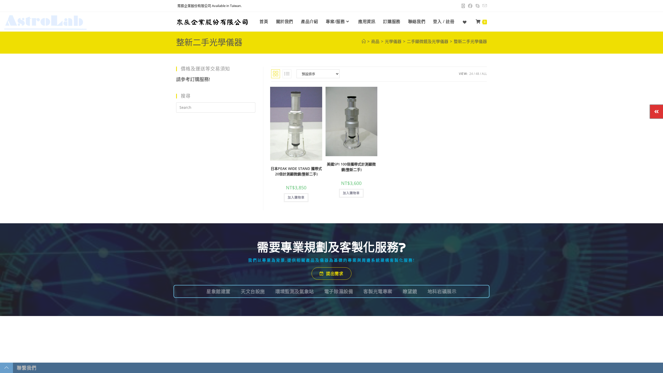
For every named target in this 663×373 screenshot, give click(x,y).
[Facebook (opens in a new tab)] (470, 6)
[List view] (287, 73)
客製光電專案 (377, 291)
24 (471, 73)
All (484, 73)
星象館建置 (218, 291)
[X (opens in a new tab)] (463, 6)
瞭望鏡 (410, 291)
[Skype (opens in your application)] (477, 6)
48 (477, 73)
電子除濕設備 (338, 291)
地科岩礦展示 (442, 291)
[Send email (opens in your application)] (484, 6)
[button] (318, 94)
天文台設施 (253, 291)
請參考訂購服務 (192, 79)
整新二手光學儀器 (470, 41)
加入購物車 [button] (296, 197)
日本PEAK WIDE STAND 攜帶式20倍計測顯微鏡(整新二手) (296, 171)
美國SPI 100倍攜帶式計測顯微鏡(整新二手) (351, 167)
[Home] (364, 41)
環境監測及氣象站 (294, 291)
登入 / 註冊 (443, 21)
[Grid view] (275, 73)
